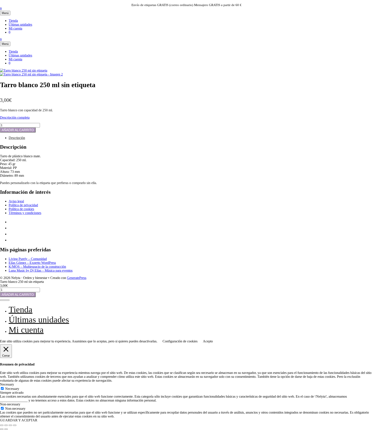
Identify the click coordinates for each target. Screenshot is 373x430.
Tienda (13, 20)
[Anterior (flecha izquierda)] (1, 429)
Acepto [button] (208, 341)
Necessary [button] (7, 384)
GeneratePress (76, 278)
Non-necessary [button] (10, 404)
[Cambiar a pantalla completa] (6, 425)
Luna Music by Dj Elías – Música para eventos (41, 270)
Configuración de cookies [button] (180, 341)
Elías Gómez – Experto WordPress (32, 263)
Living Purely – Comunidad (28, 259)
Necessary (12, 389)
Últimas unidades (20, 24)
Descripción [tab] (17, 138)
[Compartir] (10, 425)
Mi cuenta (15, 28)
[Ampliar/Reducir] (1, 425)
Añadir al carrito (18, 130)
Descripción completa (15, 117)
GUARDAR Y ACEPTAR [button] (18, 420)
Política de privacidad (23, 205)
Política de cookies (21, 209)
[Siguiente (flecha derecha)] (6, 429)
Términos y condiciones (25, 213)
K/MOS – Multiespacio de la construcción (37, 266)
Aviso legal (16, 201)
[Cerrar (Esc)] (14, 425)
